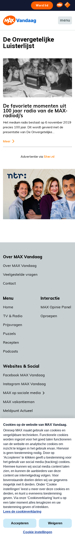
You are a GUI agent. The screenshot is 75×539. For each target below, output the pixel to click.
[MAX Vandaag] (19, 20)
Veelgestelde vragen (20, 274)
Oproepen (49, 316)
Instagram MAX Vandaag (24, 384)
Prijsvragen (12, 324)
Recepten (11, 342)
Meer (6, 141)
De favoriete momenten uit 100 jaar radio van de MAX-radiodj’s (35, 110)
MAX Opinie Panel (56, 307)
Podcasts (10, 351)
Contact (9, 283)
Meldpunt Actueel (18, 410)
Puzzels (9, 333)
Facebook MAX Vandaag (24, 375)
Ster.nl (49, 156)
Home (8, 307)
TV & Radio (12, 316)
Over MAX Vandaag (20, 265)
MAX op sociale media (22, 392)
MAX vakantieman (18, 401)
